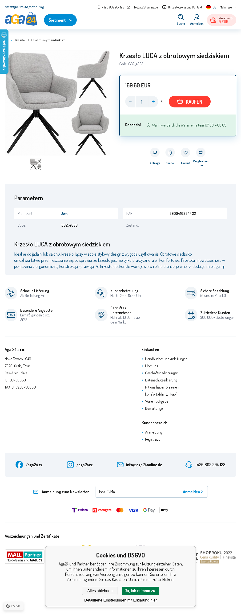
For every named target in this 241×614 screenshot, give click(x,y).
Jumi (64, 213)
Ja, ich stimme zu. (140, 591)
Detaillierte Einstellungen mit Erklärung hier (120, 600)
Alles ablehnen (99, 591)
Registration (153, 439)
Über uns (151, 366)
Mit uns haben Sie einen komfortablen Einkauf (162, 391)
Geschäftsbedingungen (161, 373)
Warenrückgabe (156, 401)
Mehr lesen (226, 7)
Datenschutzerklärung (161, 380)
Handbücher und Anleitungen (166, 358)
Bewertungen (155, 408)
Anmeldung (153, 432)
